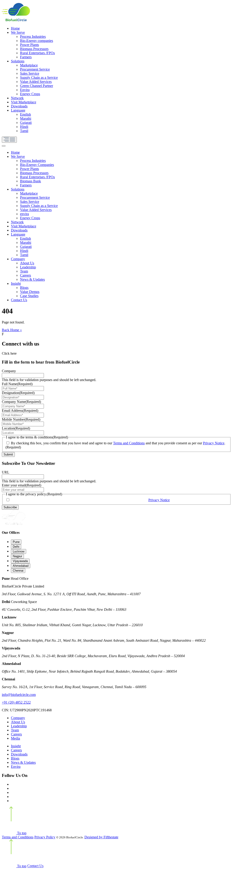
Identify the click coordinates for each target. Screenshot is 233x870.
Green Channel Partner (36, 86)
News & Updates (32, 279)
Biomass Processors (34, 49)
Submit (8, 454)
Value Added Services (36, 82)
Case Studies (29, 296)
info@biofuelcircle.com (19, 695)
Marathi (25, 118)
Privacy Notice (213, 443)
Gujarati (26, 123)
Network (17, 98)
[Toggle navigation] (9, 140)
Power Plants (29, 45)
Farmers (26, 57)
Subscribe (10, 507)
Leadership (28, 267)
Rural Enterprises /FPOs (37, 53)
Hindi (24, 127)
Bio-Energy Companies (37, 165)
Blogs (24, 288)
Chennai (18, 570)
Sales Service (29, 73)
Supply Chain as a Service (39, 77)
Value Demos (29, 292)
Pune (16, 542)
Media (15, 738)
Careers (25, 275)
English (25, 114)
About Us (27, 263)
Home (15, 28)
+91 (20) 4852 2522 (16, 702)
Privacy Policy (44, 837)
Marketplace (29, 65)
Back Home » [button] (12, 330)
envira (24, 214)
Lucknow (18, 551)
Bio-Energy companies (36, 41)
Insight (16, 283)
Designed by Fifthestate (101, 837)
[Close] (3, 146)
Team (24, 271)
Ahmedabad (20, 565)
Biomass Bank (30, 181)
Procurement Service (35, 69)
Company (18, 259)
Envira (25, 90)
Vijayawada (20, 561)
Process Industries (33, 36)
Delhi (16, 546)
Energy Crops (30, 94)
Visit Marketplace (23, 102)
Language (18, 110)
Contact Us (19, 300)
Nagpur (17, 556)
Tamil (24, 131)
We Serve (18, 32)
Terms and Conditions (129, 443)
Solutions (17, 61)
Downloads (19, 106)
